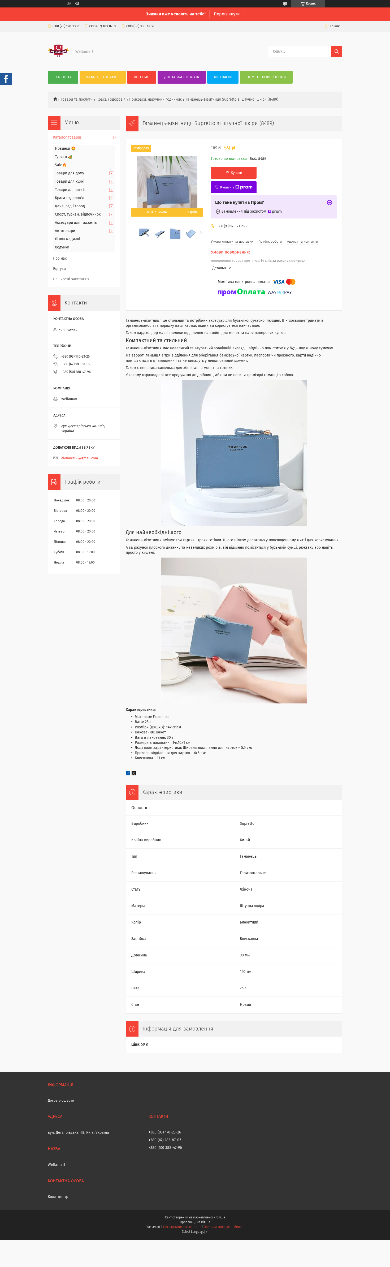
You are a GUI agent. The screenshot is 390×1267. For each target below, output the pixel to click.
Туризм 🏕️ (63, 157)
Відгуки (59, 269)
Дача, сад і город (70, 206)
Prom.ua (219, 1217)
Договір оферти (61, 1100)
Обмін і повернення (266, 77)
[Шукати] (336, 51)
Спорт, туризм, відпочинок (78, 214)
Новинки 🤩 (65, 149)
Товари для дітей (70, 190)
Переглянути (227, 14)
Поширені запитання (71, 279)
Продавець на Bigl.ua (195, 1222)
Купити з (227, 187)
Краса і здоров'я (111, 99)
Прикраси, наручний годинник (155, 99)
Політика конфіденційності (224, 1227)
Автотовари (65, 231)
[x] (134, 774)
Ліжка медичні (67, 239)
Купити (236, 173)
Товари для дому (69, 173)
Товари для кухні (69, 181)
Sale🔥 (61, 165)
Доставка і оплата (181, 77)
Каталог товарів (102, 77)
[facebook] (128, 774)
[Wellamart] (58, 60)
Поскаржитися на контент (182, 1227)
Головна (63, 77)
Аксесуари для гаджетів (76, 223)
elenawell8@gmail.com (79, 458)
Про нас (141, 77)
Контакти (223, 77)
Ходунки (62, 247)
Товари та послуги (77, 99)
